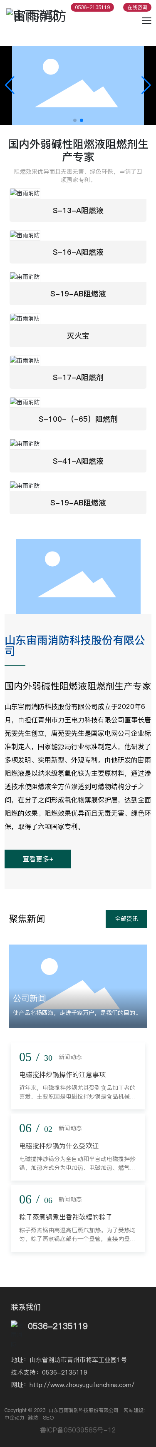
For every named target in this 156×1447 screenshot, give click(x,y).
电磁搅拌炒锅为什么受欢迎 (59, 1145)
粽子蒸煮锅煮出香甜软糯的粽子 (65, 1216)
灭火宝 (78, 336)
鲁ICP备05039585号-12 (78, 1430)
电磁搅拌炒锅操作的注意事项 (62, 1074)
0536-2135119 (64, 1372)
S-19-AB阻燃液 (78, 293)
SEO (48, 1417)
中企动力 (15, 1417)
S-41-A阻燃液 (78, 461)
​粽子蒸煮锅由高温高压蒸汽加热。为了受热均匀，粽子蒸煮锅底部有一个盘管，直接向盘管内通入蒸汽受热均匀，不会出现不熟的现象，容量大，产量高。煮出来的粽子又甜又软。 (77, 1243)
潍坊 (33, 1417)
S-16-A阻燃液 (78, 252)
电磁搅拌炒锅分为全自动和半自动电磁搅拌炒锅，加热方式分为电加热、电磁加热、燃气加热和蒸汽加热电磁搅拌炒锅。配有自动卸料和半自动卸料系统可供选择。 (77, 1172)
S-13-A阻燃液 (78, 210)
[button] (75, 120)
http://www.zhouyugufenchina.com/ (82, 1384)
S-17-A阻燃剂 (78, 377)
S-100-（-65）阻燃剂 (78, 419)
